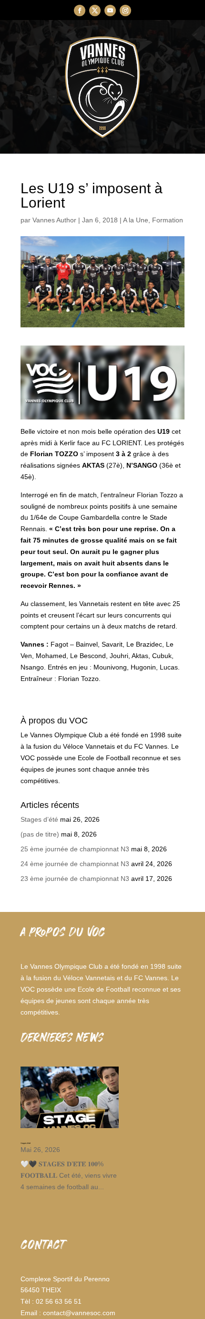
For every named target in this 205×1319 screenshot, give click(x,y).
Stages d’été (39, 819)
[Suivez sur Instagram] (125, 10)
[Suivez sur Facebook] (79, 10)
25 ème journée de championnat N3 (74, 849)
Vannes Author (54, 220)
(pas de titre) (39, 834)
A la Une (135, 220)
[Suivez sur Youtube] (110, 10)
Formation (167, 220)
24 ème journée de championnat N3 (74, 864)
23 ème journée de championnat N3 (74, 878)
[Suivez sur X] (95, 10)
